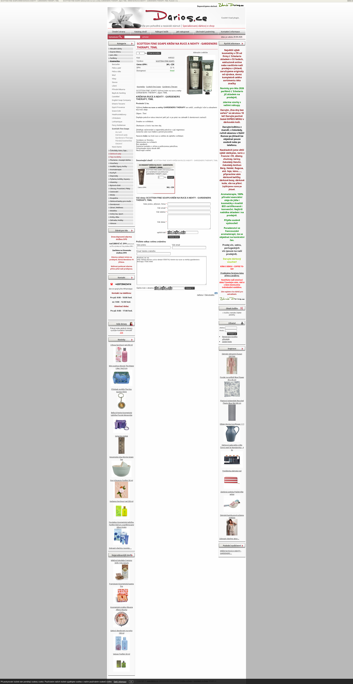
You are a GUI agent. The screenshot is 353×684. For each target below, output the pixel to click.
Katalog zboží (140, 31)
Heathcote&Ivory (119, 114)
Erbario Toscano (118, 103)
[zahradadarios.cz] (231, 6)
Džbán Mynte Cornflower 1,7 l (232, 424)
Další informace (120, 682)
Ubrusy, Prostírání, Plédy (120, 188)
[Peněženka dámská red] (232, 488)
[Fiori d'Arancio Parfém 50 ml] (121, 497)
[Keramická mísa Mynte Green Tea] (122, 476)
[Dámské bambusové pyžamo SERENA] (231, 535)
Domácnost (115, 204)
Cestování (114, 191)
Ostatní (118, 143)
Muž (114, 75)
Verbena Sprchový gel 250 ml (121, 501)
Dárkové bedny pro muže (120, 201)
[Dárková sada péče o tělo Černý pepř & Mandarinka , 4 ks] (232, 467)
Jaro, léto (113, 55)
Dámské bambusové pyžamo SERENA (232, 516)
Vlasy (114, 78)
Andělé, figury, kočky (118, 166)
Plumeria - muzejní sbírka (120, 160)
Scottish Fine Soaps (153, 87)
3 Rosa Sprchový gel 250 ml (121, 345)
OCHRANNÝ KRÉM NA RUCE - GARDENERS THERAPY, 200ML (156, 166)
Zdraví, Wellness (116, 207)
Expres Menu (115, 52)
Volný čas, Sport (116, 214)
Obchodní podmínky (205, 31)
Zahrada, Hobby (116, 220)
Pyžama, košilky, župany (120, 179)
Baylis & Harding (119, 93)
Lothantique (117, 121)
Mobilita (113, 210)
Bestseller (116, 64)
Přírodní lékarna (118, 89)
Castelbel (115, 96)
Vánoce (113, 223)
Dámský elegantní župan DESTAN (232, 355)
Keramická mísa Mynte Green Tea (121, 458)
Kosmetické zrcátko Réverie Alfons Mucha (121, 608)
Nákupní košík (161, 31)
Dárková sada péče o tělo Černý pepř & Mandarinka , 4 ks (232, 447)
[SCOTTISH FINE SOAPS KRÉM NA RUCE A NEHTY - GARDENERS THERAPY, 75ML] (200, 75)
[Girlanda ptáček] (121, 453)
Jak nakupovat (182, 31)
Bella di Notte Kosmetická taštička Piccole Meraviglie (121, 413)
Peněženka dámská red (231, 471)
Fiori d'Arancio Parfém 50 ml (121, 480)
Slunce (114, 82)
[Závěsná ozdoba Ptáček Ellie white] (232, 511)
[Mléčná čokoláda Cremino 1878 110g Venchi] (121, 580)
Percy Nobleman (119, 125)
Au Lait (118, 132)
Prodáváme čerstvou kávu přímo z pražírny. (232, 274)
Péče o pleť (116, 68)
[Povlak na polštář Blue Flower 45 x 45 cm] (232, 397)
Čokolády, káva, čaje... (119, 150)
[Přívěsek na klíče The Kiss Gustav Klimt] (121, 409)
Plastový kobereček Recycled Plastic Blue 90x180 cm (232, 401)
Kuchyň (113, 172)
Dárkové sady (121, 135)
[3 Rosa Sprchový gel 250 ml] (121, 362)
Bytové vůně (115, 185)
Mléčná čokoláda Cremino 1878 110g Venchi (121, 561)
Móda (112, 195)
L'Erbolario (116, 118)
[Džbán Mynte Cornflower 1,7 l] (232, 441)
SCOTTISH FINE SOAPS (165, 61)
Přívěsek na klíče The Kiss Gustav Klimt (121, 390)
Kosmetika (141, 87)
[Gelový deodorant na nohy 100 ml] (121, 650)
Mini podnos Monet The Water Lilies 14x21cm (121, 367)
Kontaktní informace (230, 31)
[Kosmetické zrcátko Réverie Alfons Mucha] (121, 626)
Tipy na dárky (115, 157)
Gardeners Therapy (169, 87)
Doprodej (114, 176)
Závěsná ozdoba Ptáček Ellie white (231, 493)
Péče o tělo (116, 71)
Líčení (114, 86)
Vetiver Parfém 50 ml (121, 654)
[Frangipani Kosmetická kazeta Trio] (121, 603)
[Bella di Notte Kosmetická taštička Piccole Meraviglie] (121, 432)
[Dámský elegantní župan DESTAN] (232, 373)
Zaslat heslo (227, 341)
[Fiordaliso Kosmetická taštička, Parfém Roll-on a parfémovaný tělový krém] (121, 544)
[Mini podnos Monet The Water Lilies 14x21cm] (121, 385)
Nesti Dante (117, 147)
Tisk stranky (209, 295)
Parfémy (113, 58)
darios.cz (350, 1)
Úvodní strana (118, 31)
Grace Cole (116, 111)
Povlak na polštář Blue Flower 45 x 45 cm (232, 378)
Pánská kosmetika (123, 140)
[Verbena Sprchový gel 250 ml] (121, 518)
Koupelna (114, 198)
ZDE (121, 332)
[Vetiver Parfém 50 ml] (121, 671)
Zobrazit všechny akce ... (229, 538)
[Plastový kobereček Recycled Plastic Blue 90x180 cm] (232, 420)
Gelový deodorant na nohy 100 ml (121, 631)
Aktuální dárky (116, 48)
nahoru (200, 295)
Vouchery (114, 163)
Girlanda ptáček (121, 436)
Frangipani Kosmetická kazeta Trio (121, 585)
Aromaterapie (115, 169)
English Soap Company (121, 100)
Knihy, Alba (114, 217)
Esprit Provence (118, 107)
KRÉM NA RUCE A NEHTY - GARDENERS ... (230, 552)
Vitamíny (113, 182)
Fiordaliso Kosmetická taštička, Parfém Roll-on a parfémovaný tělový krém (121, 524)
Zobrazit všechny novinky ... (120, 548)
